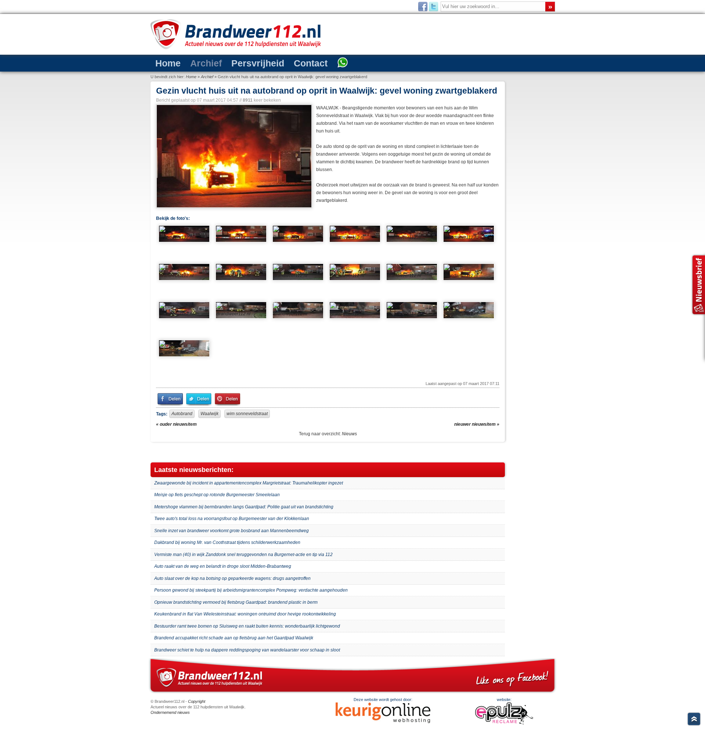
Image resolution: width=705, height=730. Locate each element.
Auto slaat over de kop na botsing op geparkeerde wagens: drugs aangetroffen (232, 578)
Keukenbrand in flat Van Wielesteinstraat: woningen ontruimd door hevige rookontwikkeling (245, 614)
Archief (195, 62)
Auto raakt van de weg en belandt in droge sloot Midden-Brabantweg (222, 566)
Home (164, 62)
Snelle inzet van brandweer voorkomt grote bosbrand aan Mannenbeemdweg (231, 530)
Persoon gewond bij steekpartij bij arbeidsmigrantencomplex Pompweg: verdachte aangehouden (251, 590)
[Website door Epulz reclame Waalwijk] (504, 723)
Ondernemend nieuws (170, 712)
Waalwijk (209, 413)
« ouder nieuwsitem (176, 424)
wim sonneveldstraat (247, 413)
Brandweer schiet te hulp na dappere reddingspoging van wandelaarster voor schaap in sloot (247, 650)
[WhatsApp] (307, 63)
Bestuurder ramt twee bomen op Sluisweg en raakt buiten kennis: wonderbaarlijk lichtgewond (247, 626)
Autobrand (181, 413)
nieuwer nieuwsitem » (476, 424)
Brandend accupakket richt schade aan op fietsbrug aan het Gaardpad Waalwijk (233, 637)
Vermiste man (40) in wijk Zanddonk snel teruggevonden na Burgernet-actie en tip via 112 (243, 554)
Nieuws (349, 433)
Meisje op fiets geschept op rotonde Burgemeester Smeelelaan (217, 494)
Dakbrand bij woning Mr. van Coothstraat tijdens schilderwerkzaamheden (227, 542)
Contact (281, 62)
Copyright (196, 701)
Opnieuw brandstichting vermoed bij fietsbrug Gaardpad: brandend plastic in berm (236, 602)
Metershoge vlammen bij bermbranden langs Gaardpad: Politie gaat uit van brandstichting (243, 506)
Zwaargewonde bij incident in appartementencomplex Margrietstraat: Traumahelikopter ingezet (248, 483)
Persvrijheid (238, 62)
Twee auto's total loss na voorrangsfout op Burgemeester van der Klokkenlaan (231, 518)
